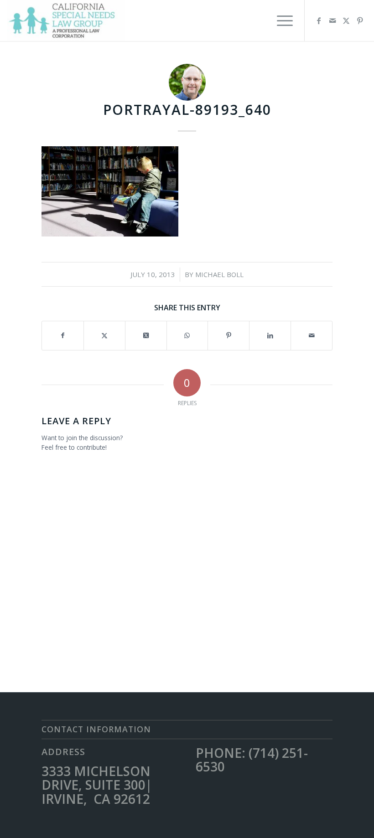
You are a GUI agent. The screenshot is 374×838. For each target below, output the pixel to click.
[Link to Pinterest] (360, 20)
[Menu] (280, 20)
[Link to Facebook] (319, 20)
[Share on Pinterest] (228, 335)
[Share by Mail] (311, 335)
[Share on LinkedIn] (270, 335)
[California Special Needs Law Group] (66, 20)
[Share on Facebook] (62, 335)
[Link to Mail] (332, 20)
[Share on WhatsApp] (187, 335)
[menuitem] (280, 20)
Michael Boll (219, 274)
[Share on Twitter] (104, 335)
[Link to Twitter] (346, 20)
